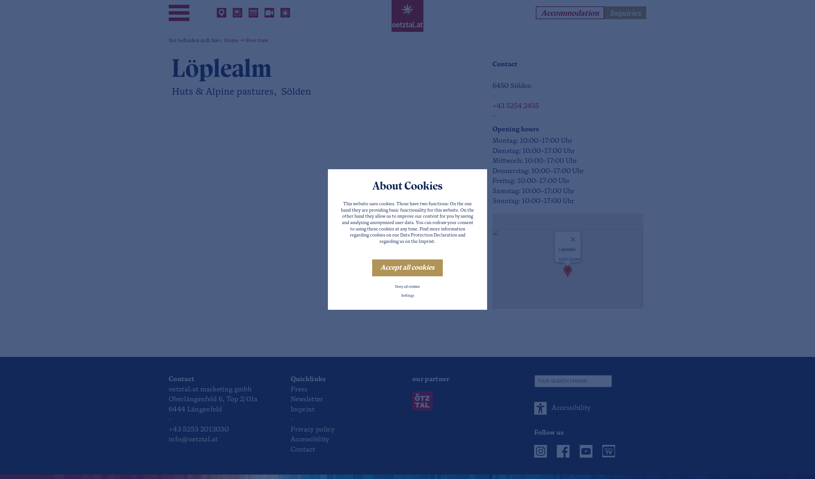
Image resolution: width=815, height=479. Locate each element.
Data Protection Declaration (428, 235)
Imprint (426, 241)
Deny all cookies (407, 287)
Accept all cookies (407, 268)
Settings (407, 296)
